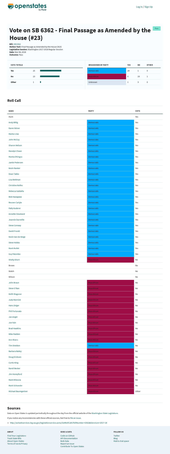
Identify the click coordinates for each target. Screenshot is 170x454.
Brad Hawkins (15, 328)
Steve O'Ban (14, 288)
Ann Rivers (13, 339)
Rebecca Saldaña (16, 191)
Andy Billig (13, 122)
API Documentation (69, 438)
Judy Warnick (15, 299)
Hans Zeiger (14, 305)
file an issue (75, 418)
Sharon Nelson (15, 145)
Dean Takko (14, 174)
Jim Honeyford (15, 374)
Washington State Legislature (105, 413)
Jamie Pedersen (16, 162)
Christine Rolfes (16, 185)
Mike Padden (14, 334)
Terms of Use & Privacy (17, 443)
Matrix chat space (121, 441)
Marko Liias (14, 133)
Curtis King (13, 362)
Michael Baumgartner (18, 391)
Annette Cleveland (17, 214)
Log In (139, 6)
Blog (116, 438)
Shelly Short (14, 259)
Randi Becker (14, 368)
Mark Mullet (14, 248)
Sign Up (148, 6)
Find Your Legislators (16, 435)
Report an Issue (67, 443)
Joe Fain (12, 322)
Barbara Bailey (15, 351)
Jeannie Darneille (16, 219)
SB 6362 (17, 44)
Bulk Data (64, 441)
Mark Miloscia (15, 379)
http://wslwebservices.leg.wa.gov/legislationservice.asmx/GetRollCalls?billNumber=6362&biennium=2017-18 (58, 422)
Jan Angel (13, 317)
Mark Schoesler (15, 385)
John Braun (14, 282)
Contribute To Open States (72, 446)
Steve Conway (15, 225)
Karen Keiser (14, 128)
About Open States (15, 441)
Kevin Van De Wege (17, 236)
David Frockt (14, 231)
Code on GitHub (67, 435)
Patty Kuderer (15, 208)
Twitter (117, 435)
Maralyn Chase (15, 151)
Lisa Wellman (14, 179)
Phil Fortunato (15, 311)
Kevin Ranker (14, 168)
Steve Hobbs (14, 242)
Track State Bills (14, 438)
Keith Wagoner (15, 294)
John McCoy (14, 139)
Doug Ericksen (15, 357)
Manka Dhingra (15, 156)
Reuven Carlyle (15, 202)
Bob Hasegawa (15, 196)
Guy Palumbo (14, 254)
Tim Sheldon (14, 345)
